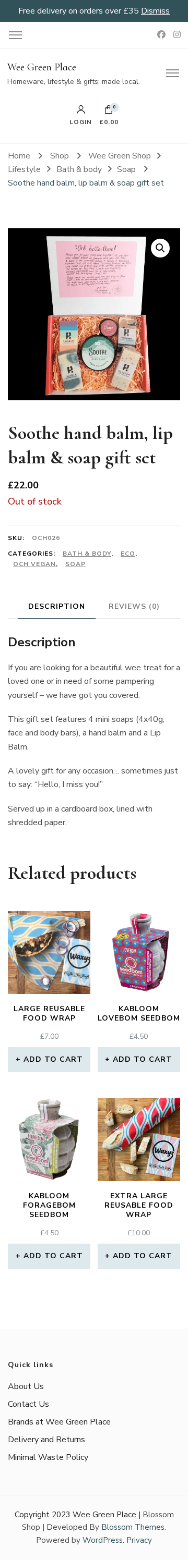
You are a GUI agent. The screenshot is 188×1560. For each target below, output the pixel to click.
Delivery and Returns (46, 1439)
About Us (26, 1386)
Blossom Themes (132, 1527)
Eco (128, 553)
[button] (160, 248)
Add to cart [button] (53, 1059)
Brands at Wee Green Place (59, 1422)
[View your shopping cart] (108, 112)
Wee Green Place (41, 67)
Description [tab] (56, 606)
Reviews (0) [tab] (134, 606)
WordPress (103, 1540)
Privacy (139, 1540)
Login (80, 121)
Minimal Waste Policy (48, 1457)
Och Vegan (34, 564)
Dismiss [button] (155, 11)
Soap (75, 564)
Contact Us (28, 1404)
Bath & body (87, 553)
